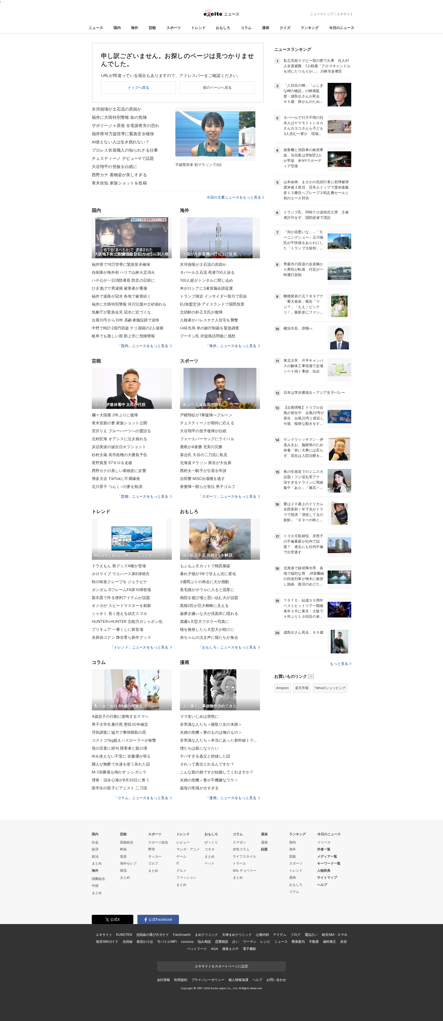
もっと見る (339, 663)
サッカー (155, 856)
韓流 (123, 870)
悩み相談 (204, 941)
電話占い (311, 934)
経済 (95, 849)
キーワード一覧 (328, 863)
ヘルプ (322, 884)
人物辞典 (323, 870)
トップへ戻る (138, 87)
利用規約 (180, 980)
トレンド (198, 27)
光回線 (128, 941)
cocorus (187, 941)
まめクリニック (206, 934)
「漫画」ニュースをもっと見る (231, 798)
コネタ (210, 849)
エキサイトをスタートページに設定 (221, 966)
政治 (95, 856)
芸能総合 (126, 842)
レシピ (265, 941)
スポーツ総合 (158, 842)
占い (235, 941)
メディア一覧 (327, 856)
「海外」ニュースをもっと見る (231, 345)
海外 (134, 27)
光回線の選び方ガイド (152, 934)
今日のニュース (341, 27)
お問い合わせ (276, 980)
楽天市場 (301, 688)
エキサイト (345, 14)
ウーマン (249, 941)
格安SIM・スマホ (334, 934)
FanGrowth (182, 934)
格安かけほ (145, 941)
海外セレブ (128, 863)
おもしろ (223, 27)
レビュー (183, 842)
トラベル (239, 863)
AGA (214, 949)
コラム (246, 27)
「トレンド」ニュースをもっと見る (139, 647)
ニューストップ (321, 14)
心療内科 (262, 934)
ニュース (96, 27)
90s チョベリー (244, 870)
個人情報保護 (238, 980)
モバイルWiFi (167, 941)
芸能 (152, 27)
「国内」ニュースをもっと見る (142, 345)
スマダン (239, 842)
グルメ (181, 870)
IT (177, 863)
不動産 (314, 941)
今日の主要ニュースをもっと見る (234, 197)
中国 (95, 885)
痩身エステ (230, 949)
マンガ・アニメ (188, 849)
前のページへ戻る (217, 87)
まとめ (97, 863)
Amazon (282, 688)
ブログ (295, 934)
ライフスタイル (244, 856)
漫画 (265, 27)
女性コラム (241, 849)
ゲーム (181, 856)
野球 (151, 849)
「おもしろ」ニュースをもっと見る (227, 647)
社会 (95, 842)
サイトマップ (327, 877)
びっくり (211, 842)
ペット (210, 863)
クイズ (285, 27)
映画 (123, 849)
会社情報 (163, 980)
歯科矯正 (329, 941)
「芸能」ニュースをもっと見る (142, 496)
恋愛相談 (221, 941)
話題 (264, 849)
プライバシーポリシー (208, 980)
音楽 (123, 856)
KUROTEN (124, 934)
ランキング (310, 27)
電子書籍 (249, 949)
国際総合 (98, 879)
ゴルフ (153, 863)
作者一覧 (323, 849)
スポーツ (173, 27)
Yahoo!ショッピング (330, 688)
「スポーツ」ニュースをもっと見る (227, 496)
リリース (324, 842)
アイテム (279, 934)
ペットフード (197, 949)
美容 (343, 941)
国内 (117, 27)
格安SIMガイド (107, 941)
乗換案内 (298, 941)
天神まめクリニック (237, 934)
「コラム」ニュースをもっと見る (141, 798)
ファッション (186, 877)
